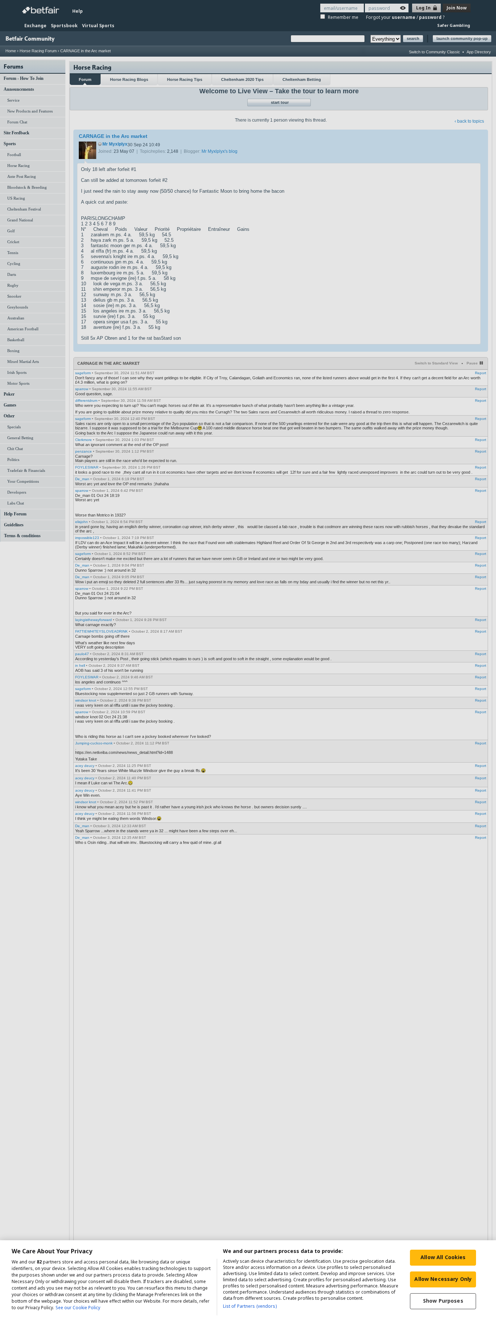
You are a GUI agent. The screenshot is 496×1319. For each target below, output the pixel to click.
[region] (248, 1279)
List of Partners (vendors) (250, 1306)
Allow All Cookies (442, 1257)
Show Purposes (443, 1300)
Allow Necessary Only (443, 1278)
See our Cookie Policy (78, 1307)
